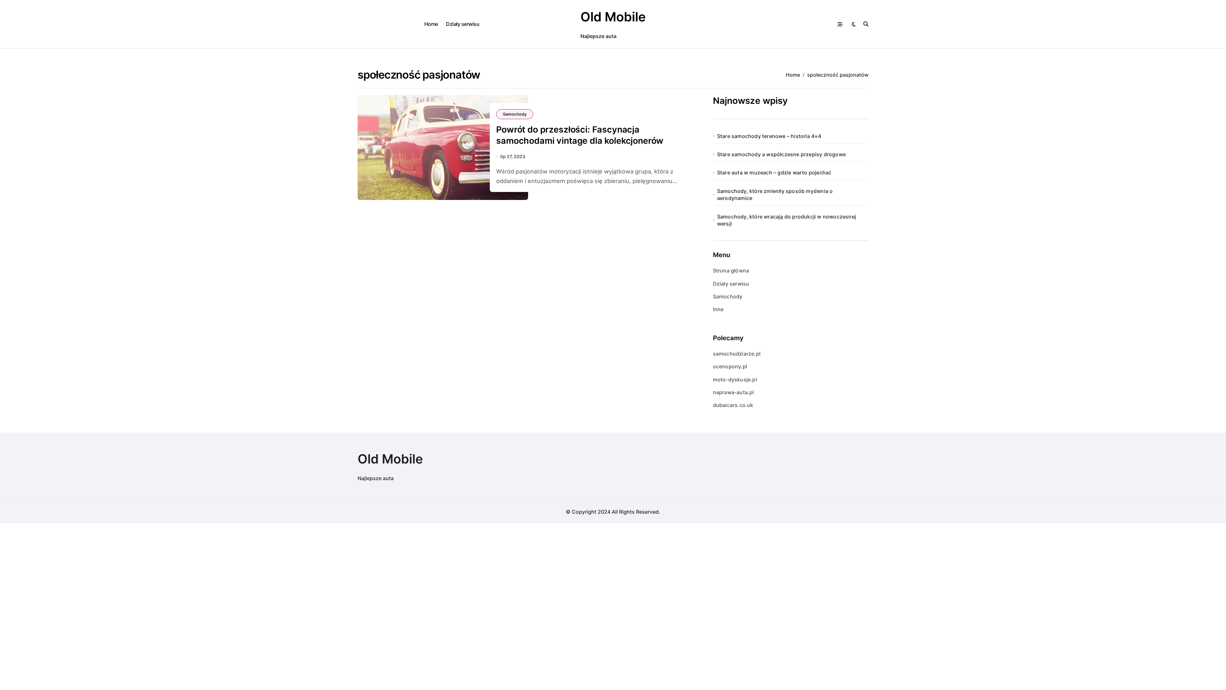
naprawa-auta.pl (733, 392)
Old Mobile (613, 17)
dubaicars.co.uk (733, 405)
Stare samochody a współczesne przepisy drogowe (781, 154)
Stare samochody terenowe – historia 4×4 (769, 136)
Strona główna (731, 270)
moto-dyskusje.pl (735, 379)
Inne (718, 309)
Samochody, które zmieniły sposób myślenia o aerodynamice (775, 194)
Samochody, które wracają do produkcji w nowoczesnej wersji (786, 220)
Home (431, 24)
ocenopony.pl (730, 366)
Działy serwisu (462, 24)
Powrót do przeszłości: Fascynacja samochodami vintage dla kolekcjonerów (579, 135)
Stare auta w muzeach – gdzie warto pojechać (774, 172)
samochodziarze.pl (737, 353)
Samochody (514, 114)
